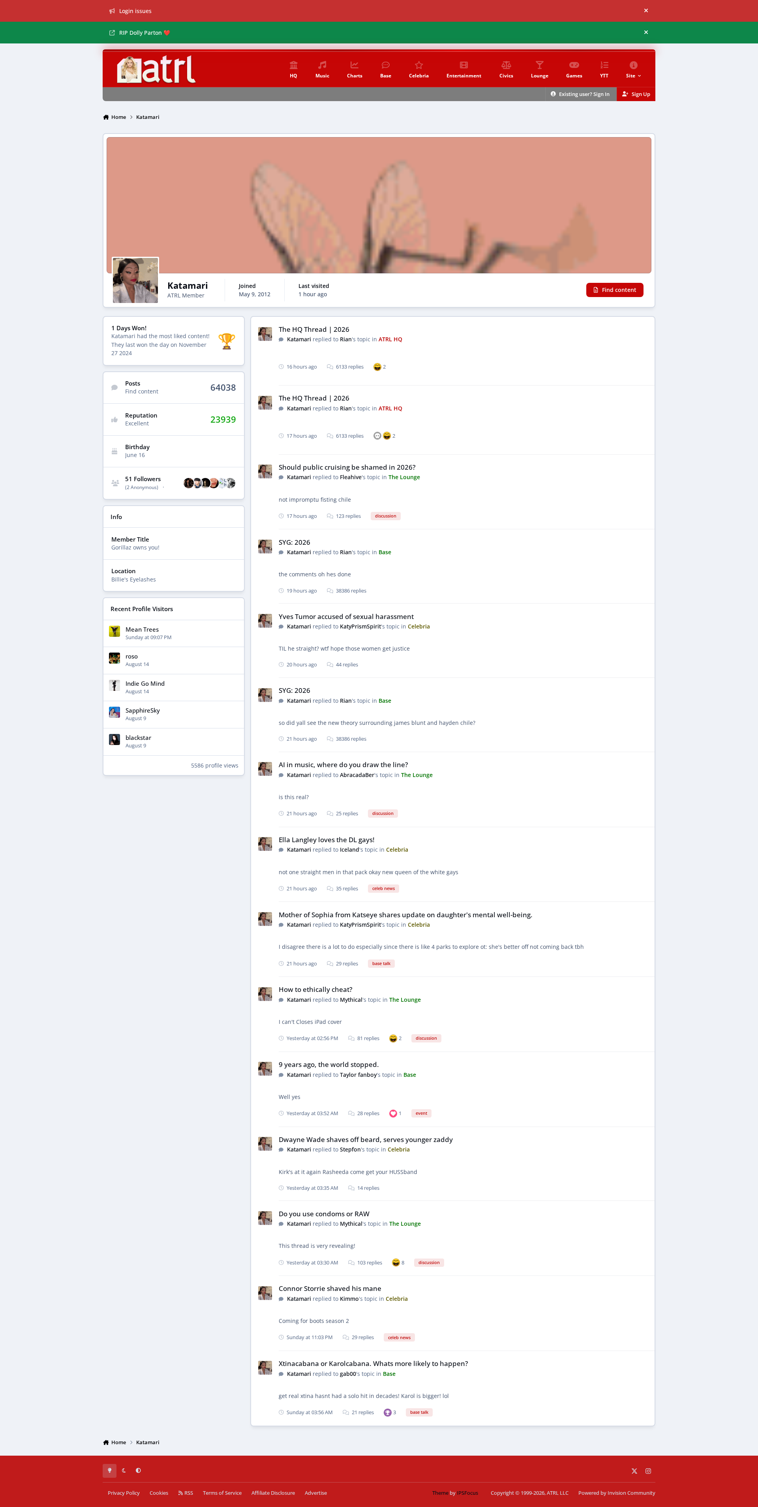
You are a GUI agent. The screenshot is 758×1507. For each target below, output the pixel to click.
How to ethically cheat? (316, 989)
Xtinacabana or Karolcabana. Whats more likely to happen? (373, 1363)
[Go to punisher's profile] (189, 483)
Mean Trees (142, 629)
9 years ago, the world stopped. (329, 1064)
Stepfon (350, 1149)
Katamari (299, 339)
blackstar (138, 738)
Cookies (159, 1493)
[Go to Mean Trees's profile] (114, 631)
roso (132, 656)
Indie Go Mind (145, 683)
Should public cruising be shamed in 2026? (347, 467)
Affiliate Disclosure (273, 1493)
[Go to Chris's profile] (222, 483)
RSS (188, 1493)
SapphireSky (143, 710)
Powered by (616, 1493)
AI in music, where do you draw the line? (343, 764)
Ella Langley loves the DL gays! (327, 839)
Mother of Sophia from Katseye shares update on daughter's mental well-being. (406, 914)
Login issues (135, 11)
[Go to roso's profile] (114, 658)
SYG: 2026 (294, 542)
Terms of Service (222, 1493)
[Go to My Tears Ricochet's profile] (197, 483)
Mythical (351, 999)
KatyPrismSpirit (360, 626)
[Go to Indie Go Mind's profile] (114, 685)
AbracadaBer (357, 775)
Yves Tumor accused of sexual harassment (346, 616)
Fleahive (351, 477)
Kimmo (349, 1298)
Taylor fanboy (358, 1074)
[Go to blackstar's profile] (114, 739)
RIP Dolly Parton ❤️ (144, 32)
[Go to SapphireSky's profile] (114, 712)
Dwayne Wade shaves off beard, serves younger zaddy (366, 1139)
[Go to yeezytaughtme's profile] (205, 483)
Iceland (349, 849)
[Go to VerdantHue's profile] (230, 483)
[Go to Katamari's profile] (265, 334)
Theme (440, 1493)
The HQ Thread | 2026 (314, 329)
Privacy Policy (124, 1493)
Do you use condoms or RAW (324, 1213)
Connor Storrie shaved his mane (330, 1288)
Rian (346, 339)
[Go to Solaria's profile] (213, 483)
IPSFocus (467, 1493)
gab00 (348, 1373)
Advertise (316, 1493)
